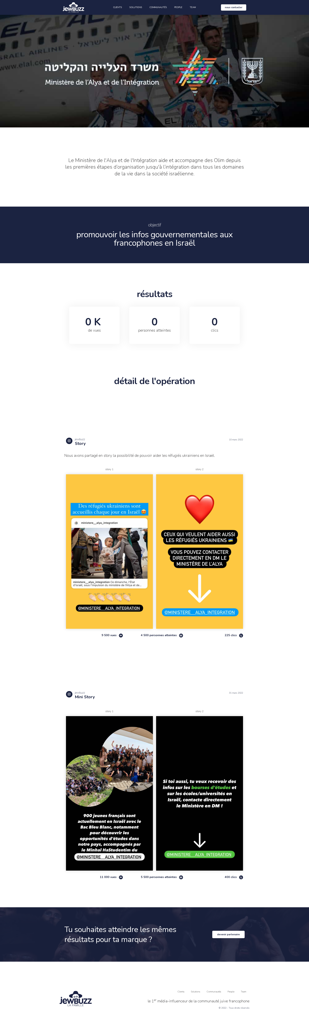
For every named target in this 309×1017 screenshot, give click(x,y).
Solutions (135, 7)
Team (193, 7)
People (178, 7)
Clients (117, 7)
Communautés (158, 7)
